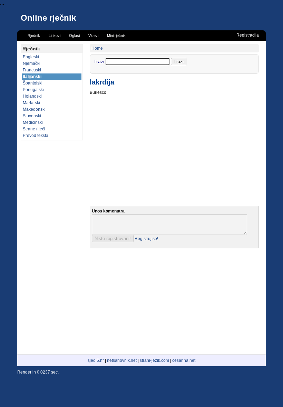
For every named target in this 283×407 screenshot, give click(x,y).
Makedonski (34, 109)
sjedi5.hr (96, 360)
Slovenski (32, 115)
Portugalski (33, 89)
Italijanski (32, 76)
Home (97, 48)
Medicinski (33, 122)
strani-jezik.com (154, 360)
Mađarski (31, 102)
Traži (100, 61)
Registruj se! (146, 238)
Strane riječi (34, 129)
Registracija (247, 35)
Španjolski (32, 83)
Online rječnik (48, 17)
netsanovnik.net (122, 360)
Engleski (31, 56)
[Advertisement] (52, 247)
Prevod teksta (35, 135)
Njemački (31, 63)
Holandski (32, 96)
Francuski (32, 70)
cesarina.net (183, 360)
